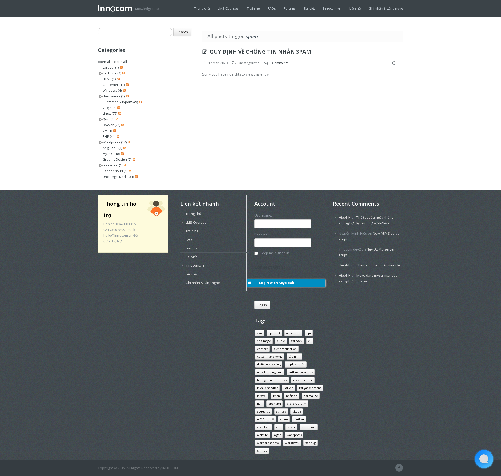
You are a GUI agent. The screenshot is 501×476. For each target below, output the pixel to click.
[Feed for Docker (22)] (122, 125)
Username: (263, 215)
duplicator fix (296, 364)
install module (303, 380)
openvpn (274, 403)
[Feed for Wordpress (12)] (128, 142)
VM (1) (107, 130)
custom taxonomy (269, 356)
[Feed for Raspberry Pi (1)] (129, 171)
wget (277, 435)
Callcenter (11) (114, 84)
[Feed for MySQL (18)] (122, 153)
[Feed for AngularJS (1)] (124, 148)
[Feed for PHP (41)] (117, 136)
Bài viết (309, 8)
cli (309, 341)
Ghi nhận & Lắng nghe (386, 8)
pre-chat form (297, 403)
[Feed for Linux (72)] (119, 113)
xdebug (310, 443)
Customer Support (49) (120, 102)
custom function (285, 349)
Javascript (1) (112, 165)
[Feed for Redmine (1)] (123, 73)
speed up (263, 411)
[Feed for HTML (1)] (118, 79)
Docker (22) (111, 125)
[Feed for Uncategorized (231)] (136, 176)
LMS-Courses (228, 8)
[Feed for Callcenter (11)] (127, 84)
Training (253, 8)
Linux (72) (110, 113)
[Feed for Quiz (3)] (116, 119)
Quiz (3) (108, 119)
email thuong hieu (270, 372)
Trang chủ (202, 8)
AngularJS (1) (112, 148)
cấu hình (294, 356)
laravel (261, 396)
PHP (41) (109, 136)
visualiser (263, 427)
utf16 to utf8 (265, 419)
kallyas (288, 388)
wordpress (294, 435)
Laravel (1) (111, 67)
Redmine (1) (112, 73)
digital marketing (269, 364)
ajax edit (274, 333)
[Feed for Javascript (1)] (124, 165)
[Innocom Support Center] (116, 8)
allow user (293, 333)
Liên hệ (355, 8)
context (262, 349)
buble (281, 341)
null (259, 403)
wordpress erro (268, 443)
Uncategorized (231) (118, 176)
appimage (264, 341)
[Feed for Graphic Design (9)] (133, 159)
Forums (290, 8)
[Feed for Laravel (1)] (121, 67)
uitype (296, 411)
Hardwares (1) (114, 96)
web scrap (308, 427)
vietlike (299, 419)
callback (296, 341)
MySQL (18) (111, 153)
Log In (262, 305)
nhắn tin (291, 396)
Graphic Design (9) (117, 159)
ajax (260, 333)
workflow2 (292, 443)
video (284, 419)
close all (120, 61)
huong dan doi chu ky (272, 380)
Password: (262, 234)
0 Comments (279, 63)
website (262, 435)
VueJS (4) (109, 107)
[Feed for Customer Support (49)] (140, 102)
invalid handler (267, 388)
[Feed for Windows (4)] (124, 90)
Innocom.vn (332, 8)
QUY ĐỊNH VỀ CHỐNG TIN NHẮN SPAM (260, 51)
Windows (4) (112, 90)
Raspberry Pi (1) (115, 171)
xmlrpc (262, 450)
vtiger (291, 427)
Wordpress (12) (115, 142)
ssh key (281, 411)
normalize (310, 396)
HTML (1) (109, 79)
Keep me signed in (274, 253)
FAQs (272, 8)
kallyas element (310, 388)
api (309, 333)
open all (104, 61)
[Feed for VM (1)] (114, 130)
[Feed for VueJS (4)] (118, 107)
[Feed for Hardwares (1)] (127, 96)
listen (276, 396)
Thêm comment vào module (378, 265)
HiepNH (345, 217)
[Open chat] (484, 459)
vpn (278, 427)
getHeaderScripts (301, 372)
